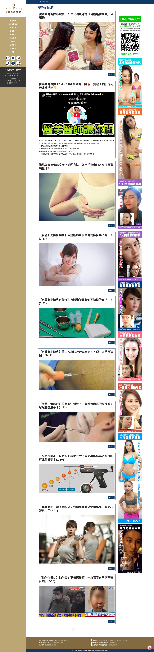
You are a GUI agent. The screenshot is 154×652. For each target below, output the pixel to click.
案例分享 (13, 45)
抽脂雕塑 (13, 38)
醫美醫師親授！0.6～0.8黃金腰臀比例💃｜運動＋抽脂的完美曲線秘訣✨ (76, 86)
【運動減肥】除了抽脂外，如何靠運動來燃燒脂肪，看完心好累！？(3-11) (76, 508)
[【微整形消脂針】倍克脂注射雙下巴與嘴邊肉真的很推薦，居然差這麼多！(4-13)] (77, 427)
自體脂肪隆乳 (53, 640)
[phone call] (8, 63)
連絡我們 (13, 48)
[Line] (8, 58)
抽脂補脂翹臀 (102, 645)
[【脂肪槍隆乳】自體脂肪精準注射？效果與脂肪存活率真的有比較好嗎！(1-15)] (77, 478)
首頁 (13, 52)
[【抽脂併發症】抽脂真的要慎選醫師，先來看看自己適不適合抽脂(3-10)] (77, 601)
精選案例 (13, 21)
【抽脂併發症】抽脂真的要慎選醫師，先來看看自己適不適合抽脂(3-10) (76, 579)
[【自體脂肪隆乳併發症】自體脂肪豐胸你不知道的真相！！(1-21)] (77, 323)
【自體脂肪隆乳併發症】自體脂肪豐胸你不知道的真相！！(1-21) (76, 301)
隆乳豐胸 (42, 640)
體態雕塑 (95, 642)
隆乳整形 (13, 31)
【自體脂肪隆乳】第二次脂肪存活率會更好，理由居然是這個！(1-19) (76, 353)
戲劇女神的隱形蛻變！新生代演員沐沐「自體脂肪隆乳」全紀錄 (76, 16)
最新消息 (13, 27)
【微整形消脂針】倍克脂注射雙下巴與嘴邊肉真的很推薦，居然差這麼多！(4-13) (76, 405)
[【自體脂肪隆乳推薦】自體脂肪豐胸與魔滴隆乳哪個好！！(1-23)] (77, 264)
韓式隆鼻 (48, 642)
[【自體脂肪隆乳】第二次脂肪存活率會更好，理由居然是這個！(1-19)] (77, 375)
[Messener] (13, 58)
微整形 (94, 640)
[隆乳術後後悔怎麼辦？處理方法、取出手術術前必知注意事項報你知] (77, 197)
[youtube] (13, 63)
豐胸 (46, 640)
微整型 (13, 41)
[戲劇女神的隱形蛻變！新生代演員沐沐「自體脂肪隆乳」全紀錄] (77, 46)
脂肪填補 (95, 645)
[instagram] (18, 63)
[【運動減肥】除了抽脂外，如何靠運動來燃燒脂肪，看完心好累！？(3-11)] (77, 539)
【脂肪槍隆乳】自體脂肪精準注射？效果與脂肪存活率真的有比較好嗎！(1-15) (76, 457)
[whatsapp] (18, 58)
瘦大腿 (106, 642)
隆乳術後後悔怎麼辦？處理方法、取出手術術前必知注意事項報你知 (76, 166)
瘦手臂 (100, 642)
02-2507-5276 (13, 70)
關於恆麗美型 (13, 24)
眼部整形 (42, 645)
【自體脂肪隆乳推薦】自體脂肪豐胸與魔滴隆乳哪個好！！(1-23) (76, 237)
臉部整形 (13, 34)
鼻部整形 (42, 642)
